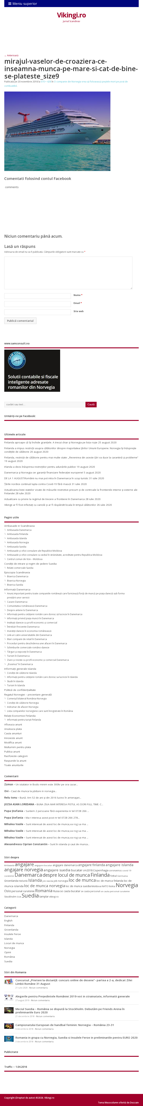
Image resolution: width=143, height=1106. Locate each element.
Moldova (96, 886)
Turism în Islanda (16, 685)
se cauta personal (90, 891)
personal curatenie (23, 891)
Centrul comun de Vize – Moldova (24, 559)
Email (78, 303)
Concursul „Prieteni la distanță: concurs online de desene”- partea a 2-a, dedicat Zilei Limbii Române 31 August (73, 981)
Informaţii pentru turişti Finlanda (24, 719)
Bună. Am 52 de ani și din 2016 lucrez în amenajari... (50, 797)
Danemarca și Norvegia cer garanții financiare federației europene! (43, 472)
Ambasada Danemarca (19, 530)
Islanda (35, 880)
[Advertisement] (72, 41)
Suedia (30, 895)
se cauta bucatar (70, 891)
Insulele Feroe (12, 934)
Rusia (56, 891)
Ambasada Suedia (16, 546)
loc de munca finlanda (109, 880)
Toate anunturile (13, 765)
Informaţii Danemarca (17, 589)
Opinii (7, 952)
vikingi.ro (54, 896)
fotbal (113, 875)
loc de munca (82, 880)
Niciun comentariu (38, 987)
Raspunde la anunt (15, 760)
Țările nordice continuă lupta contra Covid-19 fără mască (37, 484)
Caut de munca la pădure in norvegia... (34, 791)
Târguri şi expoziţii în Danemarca (24, 651)
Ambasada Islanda (17, 538)
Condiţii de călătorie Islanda (22, 673)
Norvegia (127, 885)
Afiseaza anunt (13, 724)
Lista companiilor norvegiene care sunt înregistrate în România (40, 711)
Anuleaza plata (13, 729)
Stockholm (10, 896)
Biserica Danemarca (17, 576)
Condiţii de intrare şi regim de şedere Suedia (30, 563)
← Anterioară (11, 55)
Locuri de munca (14, 943)
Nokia (112, 886)
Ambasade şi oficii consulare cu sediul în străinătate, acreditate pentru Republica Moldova (54, 554)
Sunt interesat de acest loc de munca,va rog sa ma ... (57, 824)
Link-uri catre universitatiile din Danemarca (29, 635)
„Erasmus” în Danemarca (20, 664)
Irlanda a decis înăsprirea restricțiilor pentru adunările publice (40, 466)
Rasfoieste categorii (16, 756)
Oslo (7, 891)
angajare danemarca (65, 865)
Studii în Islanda (15, 681)
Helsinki (23, 880)
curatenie (9, 875)
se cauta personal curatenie (115, 891)
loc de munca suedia (78, 886)
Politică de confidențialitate (20, 690)
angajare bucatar (43, 865)
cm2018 (88, 870)
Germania (122, 875)
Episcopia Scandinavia (17, 572)
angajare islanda (120, 864)
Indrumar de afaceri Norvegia (22, 706)
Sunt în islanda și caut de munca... (69, 844)
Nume (78, 295)
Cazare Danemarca (17, 601)
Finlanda (100, 874)
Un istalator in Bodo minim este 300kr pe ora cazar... (47, 784)
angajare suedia (57, 870)
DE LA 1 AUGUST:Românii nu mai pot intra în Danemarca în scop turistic (46, 478)
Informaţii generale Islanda (20, 668)
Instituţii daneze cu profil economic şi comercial (32, 622)
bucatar (76, 870)
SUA (19, 896)
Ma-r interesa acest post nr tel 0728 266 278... (53, 817)
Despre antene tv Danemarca (22, 610)
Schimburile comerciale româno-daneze (28, 647)
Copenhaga (100, 870)
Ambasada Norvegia (18, 542)
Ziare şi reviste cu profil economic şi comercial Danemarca (38, 660)
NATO (105, 886)
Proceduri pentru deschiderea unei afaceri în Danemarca (37, 643)
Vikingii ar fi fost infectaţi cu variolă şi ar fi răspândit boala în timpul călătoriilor (50, 504)
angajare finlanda (91, 865)
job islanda (47, 880)
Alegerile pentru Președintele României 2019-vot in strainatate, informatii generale (72, 996)
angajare (24, 864)
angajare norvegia (23, 869)
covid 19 (126, 870)
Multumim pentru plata (17, 747)
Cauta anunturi (13, 733)
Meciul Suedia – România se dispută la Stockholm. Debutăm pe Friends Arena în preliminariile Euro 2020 (70, 1010)
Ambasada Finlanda (17, 534)
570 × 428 (46, 81)
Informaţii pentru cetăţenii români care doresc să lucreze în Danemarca (44, 614)
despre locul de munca (66, 875)
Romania (44, 890)
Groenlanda (11, 880)
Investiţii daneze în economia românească (29, 631)
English (8, 920)
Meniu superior (24, 3)
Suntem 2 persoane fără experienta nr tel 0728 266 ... (57, 811)
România (9, 956)
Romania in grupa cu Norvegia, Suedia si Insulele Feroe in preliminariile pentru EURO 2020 (76, 1037)
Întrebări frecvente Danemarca (23, 626)
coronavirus (115, 870)
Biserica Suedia (15, 584)
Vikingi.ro (71, 14)
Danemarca (28, 874)
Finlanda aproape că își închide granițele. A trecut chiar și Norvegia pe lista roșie (50, 442)
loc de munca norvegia (44, 885)
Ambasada (9, 865)
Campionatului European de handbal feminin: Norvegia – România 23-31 (64, 1025)
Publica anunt (12, 751)
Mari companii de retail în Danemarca (27, 639)
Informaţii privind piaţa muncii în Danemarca (30, 618)
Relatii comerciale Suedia (20, 567)
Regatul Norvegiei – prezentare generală (28, 694)
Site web (79, 311)
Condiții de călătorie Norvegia (23, 702)
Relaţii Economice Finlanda (20, 715)
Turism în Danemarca (18, 655)
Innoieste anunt (13, 738)
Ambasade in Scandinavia (19, 525)
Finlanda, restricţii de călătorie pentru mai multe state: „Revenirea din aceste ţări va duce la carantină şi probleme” (71, 457)
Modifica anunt (13, 742)
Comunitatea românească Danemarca (27, 605)
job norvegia (61, 880)
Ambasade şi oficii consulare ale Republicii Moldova (34, 550)
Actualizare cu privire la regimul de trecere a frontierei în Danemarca (44, 499)
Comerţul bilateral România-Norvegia (27, 698)
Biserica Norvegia (16, 580)
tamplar (44, 896)
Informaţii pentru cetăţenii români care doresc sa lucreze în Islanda (42, 677)
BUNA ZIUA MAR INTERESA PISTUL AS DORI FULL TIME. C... (70, 804)
